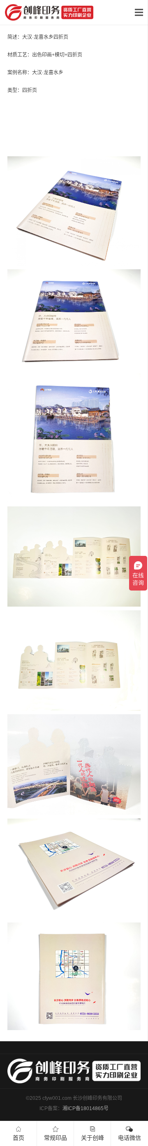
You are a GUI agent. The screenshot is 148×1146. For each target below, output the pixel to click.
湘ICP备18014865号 (85, 1108)
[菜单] (139, 12)
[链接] (49, 12)
